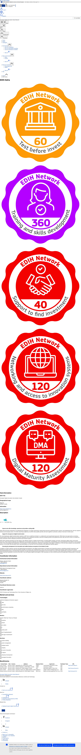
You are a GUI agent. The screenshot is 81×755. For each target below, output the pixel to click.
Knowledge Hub (8, 66)
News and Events (6, 56)
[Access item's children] (9, 45)
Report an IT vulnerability (8, 734)
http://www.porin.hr (72, 671)
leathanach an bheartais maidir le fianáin (18, 746)
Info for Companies (9, 47)
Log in (4, 9)
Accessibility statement (7, 694)
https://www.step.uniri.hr (5, 575)
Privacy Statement (6, 699)
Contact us (4, 732)
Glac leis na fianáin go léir (45, 745)
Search (4, 16)
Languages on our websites (8, 735)
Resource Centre (6, 64)
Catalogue (4, 42)
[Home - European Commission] (8, 6)
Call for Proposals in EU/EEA (11, 49)
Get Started (5, 45)
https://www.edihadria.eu (5, 508)
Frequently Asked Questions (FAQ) (10, 698)
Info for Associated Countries (11, 48)
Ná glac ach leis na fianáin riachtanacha (64, 745)
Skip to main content (4, 0)
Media (6, 67)
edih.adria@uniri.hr (4, 570)
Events (6, 58)
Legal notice (5, 739)
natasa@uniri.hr (3, 563)
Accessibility (5, 740)
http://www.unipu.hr (72, 665)
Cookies (4, 736)
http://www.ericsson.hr (73, 668)
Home (3, 40)
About (3, 41)
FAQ (3, 71)
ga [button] (3, 13)
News (6, 57)
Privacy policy (5, 738)
